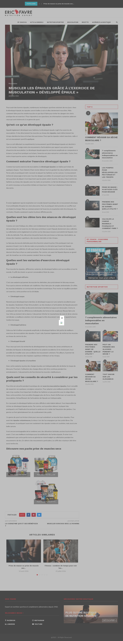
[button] (62, 318)
